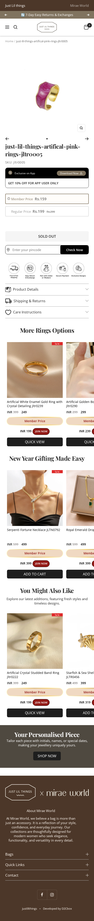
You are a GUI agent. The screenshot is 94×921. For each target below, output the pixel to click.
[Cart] (86, 27)
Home (9, 41)
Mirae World (79, 5)
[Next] (87, 138)
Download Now (69, 173)
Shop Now (47, 756)
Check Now (74, 250)
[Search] (15, 27)
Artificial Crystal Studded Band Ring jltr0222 (33, 675)
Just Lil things (15, 5)
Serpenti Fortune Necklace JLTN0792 (33, 530)
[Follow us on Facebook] (42, 895)
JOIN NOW (41, 431)
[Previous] (7, 138)
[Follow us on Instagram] (52, 895)
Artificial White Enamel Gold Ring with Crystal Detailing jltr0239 (35, 404)
